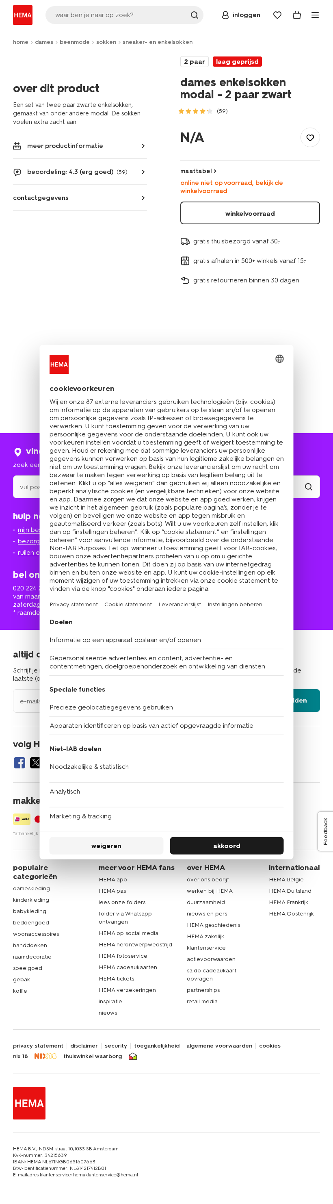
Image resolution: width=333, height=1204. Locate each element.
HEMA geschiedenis (213, 925)
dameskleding (31, 888)
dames (44, 42)
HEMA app (113, 879)
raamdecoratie (32, 956)
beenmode (75, 42)
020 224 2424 (33, 588)
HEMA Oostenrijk (291, 913)
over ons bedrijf (208, 879)
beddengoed (31, 922)
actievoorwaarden (211, 959)
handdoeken (30, 945)
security (116, 1046)
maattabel (196, 171)
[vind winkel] (309, 487)
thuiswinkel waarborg (92, 1056)
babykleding (29, 911)
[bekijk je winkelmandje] (297, 15)
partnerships (203, 990)
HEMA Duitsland (290, 890)
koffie (20, 990)
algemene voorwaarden (219, 1046)
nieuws (108, 1012)
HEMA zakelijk (205, 936)
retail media (202, 1001)
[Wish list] (277, 15)
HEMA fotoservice (123, 955)
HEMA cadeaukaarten (128, 967)
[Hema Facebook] (19, 762)
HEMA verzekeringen (127, 990)
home (20, 42)
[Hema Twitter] (35, 762)
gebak (21, 979)
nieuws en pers (207, 913)
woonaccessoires (36, 934)
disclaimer (84, 1046)
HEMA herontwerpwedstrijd (135, 944)
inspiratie (110, 1001)
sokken (106, 42)
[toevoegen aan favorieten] (310, 137)
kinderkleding (31, 899)
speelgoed (27, 968)
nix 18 (20, 1056)
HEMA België (286, 879)
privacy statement (38, 1046)
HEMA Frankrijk (288, 902)
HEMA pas (112, 890)
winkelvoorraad (250, 213)
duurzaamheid (206, 902)
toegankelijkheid (156, 1046)
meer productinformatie (65, 146)
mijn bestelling (39, 530)
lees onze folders (122, 902)
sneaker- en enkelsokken (157, 42)
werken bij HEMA (210, 890)
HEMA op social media (128, 933)
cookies (270, 1046)
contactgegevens (41, 198)
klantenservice (206, 947)
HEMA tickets (116, 978)
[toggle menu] (315, 15)
